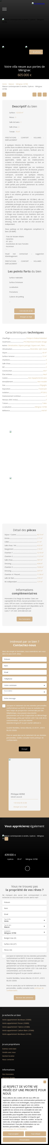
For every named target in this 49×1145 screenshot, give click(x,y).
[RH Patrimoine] (39, 9)
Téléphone (8, 679)
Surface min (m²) (10, 944)
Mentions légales (8, 1078)
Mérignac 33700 (22, 84)
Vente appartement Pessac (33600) (15, 1023)
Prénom (7, 659)
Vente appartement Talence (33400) (16, 1027)
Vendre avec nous (9, 1052)
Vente (4, 84)
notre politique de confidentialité (15, 1129)
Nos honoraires (8, 1074)
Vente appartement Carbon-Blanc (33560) (18, 1030)
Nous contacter (8, 1059)
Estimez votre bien (9, 1049)
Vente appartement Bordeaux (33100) (16, 1034)
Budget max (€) (10, 938)
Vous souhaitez (8, 691)
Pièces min (8, 950)
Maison (11, 84)
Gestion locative (8, 1056)
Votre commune (10, 685)
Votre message (10, 698)
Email (6, 672)
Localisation (7, 931)
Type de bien (7, 925)
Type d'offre (7, 919)
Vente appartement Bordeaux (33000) (16, 1020)
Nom (6, 666)
